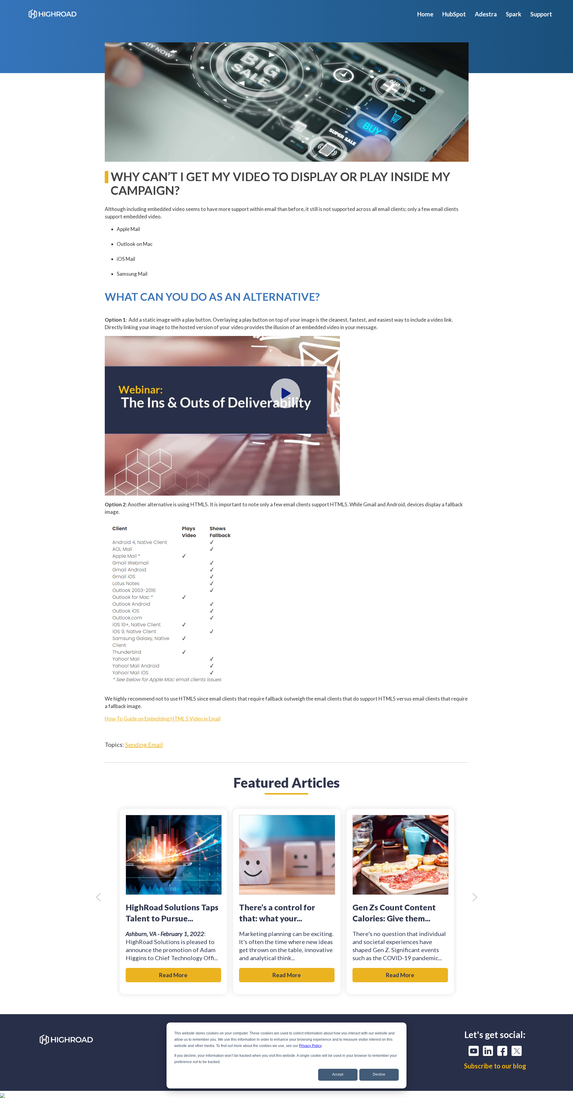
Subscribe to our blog (495, 1066)
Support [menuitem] (541, 14)
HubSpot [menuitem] (454, 14)
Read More (173, 974)
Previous (100, 897)
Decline (379, 1074)
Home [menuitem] (425, 14)
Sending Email (144, 744)
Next (473, 897)
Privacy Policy (310, 1046)
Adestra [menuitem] (486, 14)
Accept (337, 1074)
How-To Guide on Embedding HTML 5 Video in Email (163, 718)
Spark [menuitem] (513, 14)
